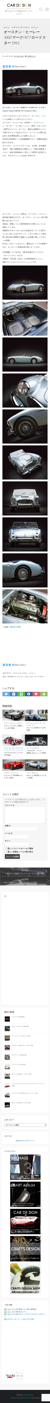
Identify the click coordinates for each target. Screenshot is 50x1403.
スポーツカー (29, 677)
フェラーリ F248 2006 (18, 1017)
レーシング (30, 725)
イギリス (15, 27)
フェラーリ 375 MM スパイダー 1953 (13, 776)
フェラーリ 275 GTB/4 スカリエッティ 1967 (25, 1093)
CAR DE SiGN (20, 56)
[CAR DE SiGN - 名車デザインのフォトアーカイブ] (25, 1221)
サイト (7, 841)
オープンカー (19, 677)
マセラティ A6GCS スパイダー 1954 (22, 1045)
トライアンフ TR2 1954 (18, 1064)
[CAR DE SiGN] (18, 6)
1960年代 (10, 677)
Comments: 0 (31, 56)
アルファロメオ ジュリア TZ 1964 (13, 754)
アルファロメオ (9, 748)
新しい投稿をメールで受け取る (20, 852)
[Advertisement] (25, 184)
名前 (8, 825)
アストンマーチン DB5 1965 (20, 1026)
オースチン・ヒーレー (29, 27)
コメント (9, 805)
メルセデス (35, 748)
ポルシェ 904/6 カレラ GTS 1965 (21, 1103)
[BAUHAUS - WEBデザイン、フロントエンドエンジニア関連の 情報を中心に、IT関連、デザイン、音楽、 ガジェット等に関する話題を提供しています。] (25, 1167)
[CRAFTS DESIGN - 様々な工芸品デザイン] (25, 1248)
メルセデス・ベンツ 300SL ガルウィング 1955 (36, 751)
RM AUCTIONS (15, 627)
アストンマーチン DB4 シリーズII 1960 (13, 727)
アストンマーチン (10, 723)
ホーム (6, 27)
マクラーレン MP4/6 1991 (19, 1055)
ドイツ (28, 748)
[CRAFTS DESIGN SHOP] (25, 1278)
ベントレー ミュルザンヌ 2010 (21, 1036)
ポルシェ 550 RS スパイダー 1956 (36, 776)
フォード (36, 723)
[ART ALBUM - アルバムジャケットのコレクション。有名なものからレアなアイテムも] (25, 1194)
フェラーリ (14, 773)
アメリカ (29, 723)
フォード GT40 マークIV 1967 (35, 729)
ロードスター (39, 677)
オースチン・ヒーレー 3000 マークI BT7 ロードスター (24, 107)
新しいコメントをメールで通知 (20, 848)
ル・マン (43, 723)
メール (8, 833)
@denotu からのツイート (25, 1140)
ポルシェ (35, 773)
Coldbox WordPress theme (20, 1398)
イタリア (18, 748)
